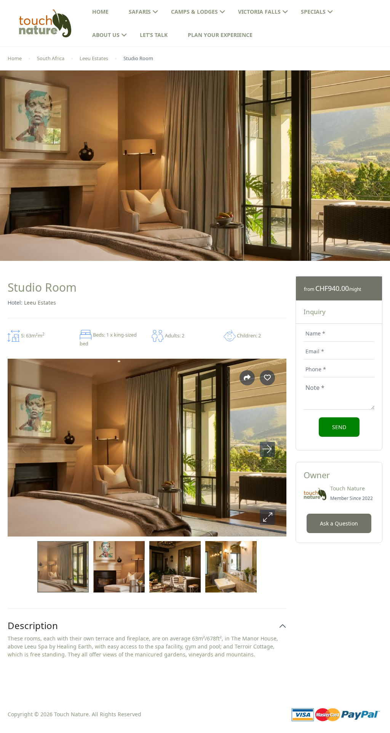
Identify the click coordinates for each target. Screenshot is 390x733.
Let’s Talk (154, 34)
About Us (106, 34)
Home (100, 11)
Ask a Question (339, 523)
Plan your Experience (220, 34)
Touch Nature (347, 488)
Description (33, 625)
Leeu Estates (94, 58)
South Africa (50, 58)
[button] (267, 517)
